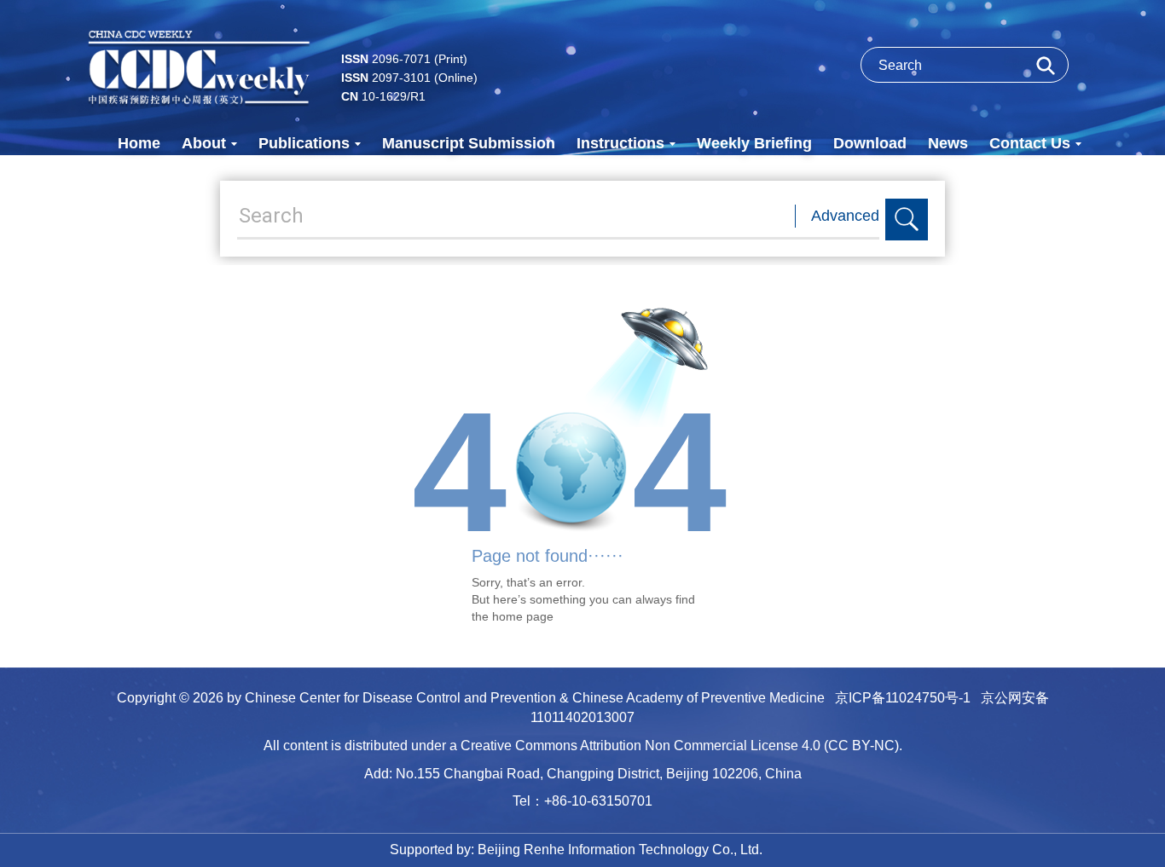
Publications (304, 143)
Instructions (620, 143)
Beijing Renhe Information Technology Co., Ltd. (620, 849)
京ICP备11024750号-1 (903, 698)
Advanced (845, 215)
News (948, 143)
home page (523, 616)
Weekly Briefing (754, 143)
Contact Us (1029, 143)
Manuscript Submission (468, 143)
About (204, 143)
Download (870, 143)
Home (139, 143)
